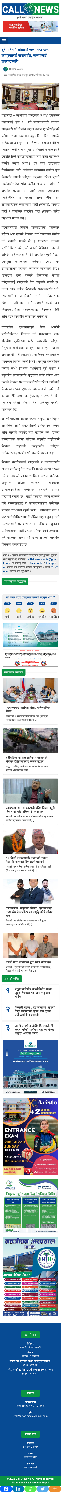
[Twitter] (43, 1489)
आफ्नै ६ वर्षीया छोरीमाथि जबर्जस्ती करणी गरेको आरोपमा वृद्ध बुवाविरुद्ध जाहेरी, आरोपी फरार (34, 1029)
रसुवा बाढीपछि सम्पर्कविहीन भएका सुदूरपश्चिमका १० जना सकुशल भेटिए (33, 992)
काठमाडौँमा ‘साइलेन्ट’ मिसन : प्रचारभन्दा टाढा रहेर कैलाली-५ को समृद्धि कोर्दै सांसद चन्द (29, 911)
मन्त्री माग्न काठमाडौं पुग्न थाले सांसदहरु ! (29, 962)
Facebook (36, 563)
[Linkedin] (18, 1489)
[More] (55, 1489)
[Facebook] (6, 1489)
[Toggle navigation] (4, 40)
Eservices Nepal (39, 1482)
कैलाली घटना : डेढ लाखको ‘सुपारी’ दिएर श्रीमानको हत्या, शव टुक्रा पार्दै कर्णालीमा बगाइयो (35, 1011)
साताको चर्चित (12, 978)
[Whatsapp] (30, 1489)
